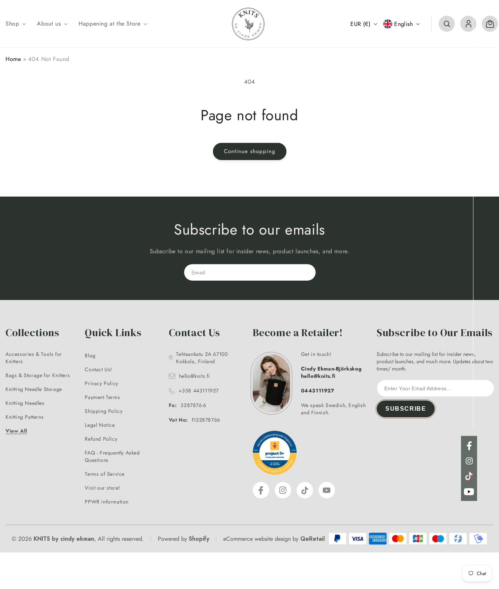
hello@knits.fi (194, 376)
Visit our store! (102, 487)
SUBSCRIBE (405, 409)
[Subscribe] (307, 272)
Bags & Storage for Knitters (37, 375)
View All (16, 430)
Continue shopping (249, 151)
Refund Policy (101, 438)
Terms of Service (105, 474)
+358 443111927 (199, 390)
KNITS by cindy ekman (64, 539)
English (403, 24)
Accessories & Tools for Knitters (33, 357)
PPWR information (107, 501)
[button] (15, 24)
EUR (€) (360, 24)
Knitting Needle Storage (33, 389)
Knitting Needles (25, 403)
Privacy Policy (101, 383)
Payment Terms (102, 397)
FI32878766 (194, 419)
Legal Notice (100, 425)
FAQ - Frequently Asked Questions (112, 456)
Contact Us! (98, 369)
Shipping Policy (103, 411)
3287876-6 (187, 405)
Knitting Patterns (24, 417)
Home (13, 59)
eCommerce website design (257, 539)
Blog (90, 355)
